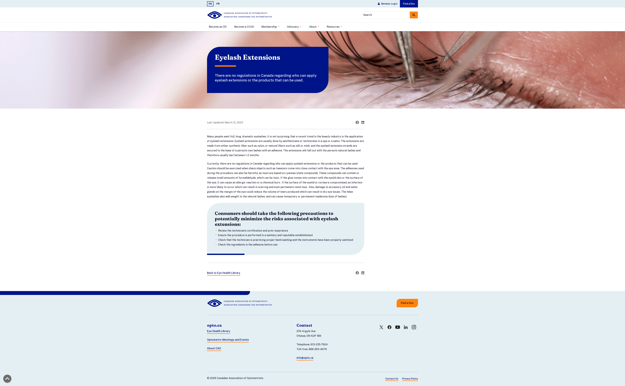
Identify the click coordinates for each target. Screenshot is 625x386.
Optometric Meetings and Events (228, 339)
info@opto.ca (305, 357)
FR (218, 3)
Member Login (389, 3)
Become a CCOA (244, 26)
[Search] (414, 15)
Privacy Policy (410, 378)
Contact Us (391, 378)
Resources (333, 26)
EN (210, 3)
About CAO (214, 348)
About (313, 26)
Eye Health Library (218, 331)
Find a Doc (409, 3)
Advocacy (293, 26)
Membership (269, 26)
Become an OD (218, 26)
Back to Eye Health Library (223, 272)
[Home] (239, 15)
